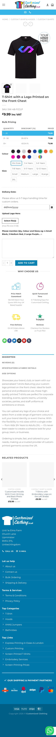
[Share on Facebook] (9, 340)
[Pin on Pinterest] (24, 340)
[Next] (49, 55)
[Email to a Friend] (19, 340)
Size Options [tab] (9, 374)
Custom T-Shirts (46, 19)
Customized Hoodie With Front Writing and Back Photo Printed (14, 495)
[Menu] (3, 4)
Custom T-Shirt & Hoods (23, 19)
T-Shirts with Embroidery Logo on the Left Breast (42, 494)
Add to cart (26, 263)
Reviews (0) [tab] (8, 363)
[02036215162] (30, 12)
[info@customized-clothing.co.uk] (25, 12)
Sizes (4, 171)
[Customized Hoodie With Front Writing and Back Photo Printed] (14, 474)
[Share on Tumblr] (29, 340)
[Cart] (52, 5)
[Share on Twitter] (14, 340)
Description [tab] (8, 357)
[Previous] (6, 55)
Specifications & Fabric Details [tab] (19, 368)
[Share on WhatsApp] (4, 340)
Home (5, 19)
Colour (5, 154)
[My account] (47, 5)
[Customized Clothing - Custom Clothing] (27, 5)
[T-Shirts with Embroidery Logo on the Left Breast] (41, 474)
